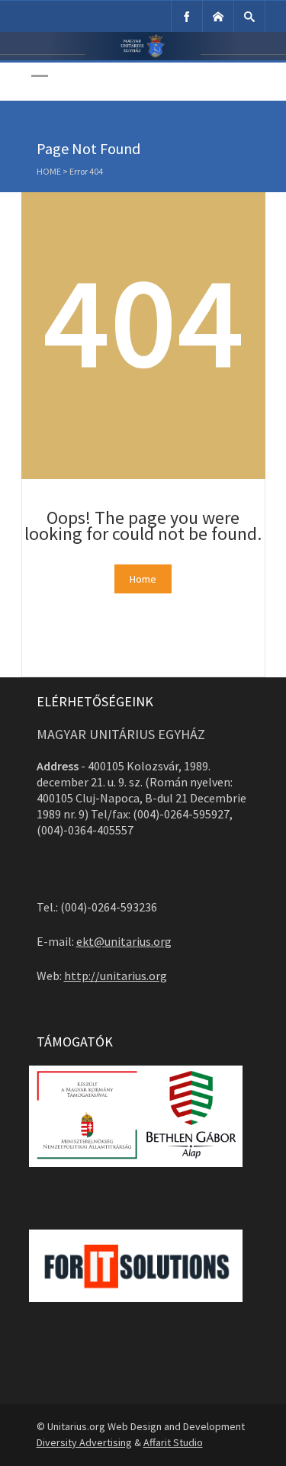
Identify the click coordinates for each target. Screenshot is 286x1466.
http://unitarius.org (115, 975)
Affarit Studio (173, 1442)
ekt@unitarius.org (124, 941)
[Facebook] (187, 16)
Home (49, 171)
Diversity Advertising (84, 1442)
